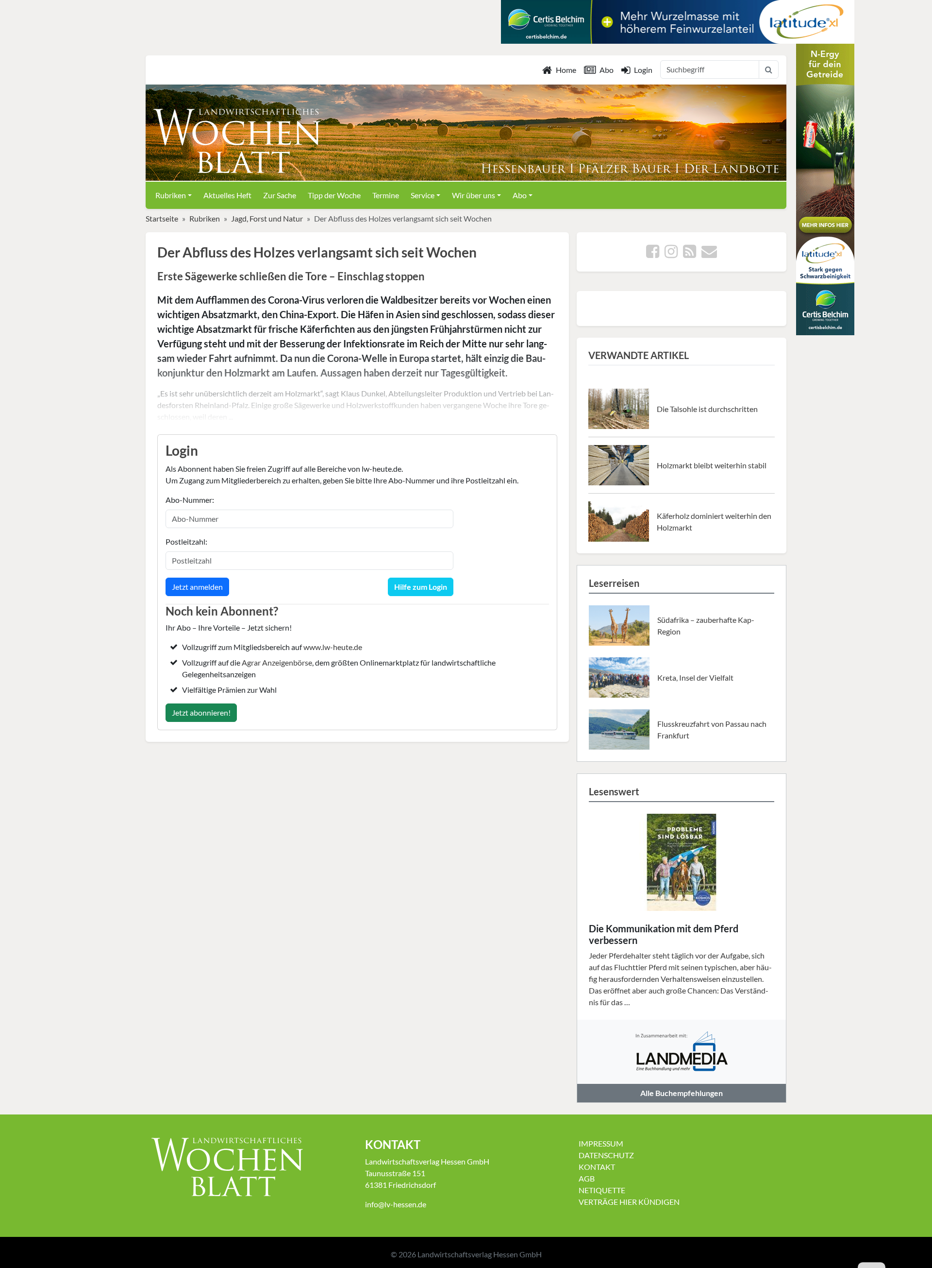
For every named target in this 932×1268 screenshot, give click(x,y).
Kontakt (597, 1166)
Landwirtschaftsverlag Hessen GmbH (479, 1254)
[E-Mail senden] (709, 253)
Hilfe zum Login (420, 586)
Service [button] (422, 195)
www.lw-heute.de (332, 646)
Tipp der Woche (334, 195)
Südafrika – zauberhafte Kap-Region (705, 625)
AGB (587, 1178)
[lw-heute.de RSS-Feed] (689, 253)
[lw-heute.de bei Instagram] (671, 253)
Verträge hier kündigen (629, 1201)
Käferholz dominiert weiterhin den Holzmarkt (714, 521)
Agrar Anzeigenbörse (277, 662)
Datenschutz (606, 1155)
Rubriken (204, 218)
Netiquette (602, 1190)
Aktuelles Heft (227, 195)
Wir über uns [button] (473, 195)
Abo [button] (520, 195)
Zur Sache (279, 195)
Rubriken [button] (170, 195)
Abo (606, 69)
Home (566, 69)
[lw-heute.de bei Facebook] (652, 253)
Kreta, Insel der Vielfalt (695, 677)
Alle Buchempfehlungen (681, 1092)
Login (643, 69)
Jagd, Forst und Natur (267, 218)
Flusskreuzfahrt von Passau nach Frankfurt (711, 729)
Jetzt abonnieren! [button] (201, 712)
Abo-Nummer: (190, 499)
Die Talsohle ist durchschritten (707, 408)
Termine (385, 195)
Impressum (601, 1143)
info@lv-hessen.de (395, 1204)
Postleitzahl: (186, 541)
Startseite (162, 218)
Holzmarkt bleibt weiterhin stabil (711, 465)
